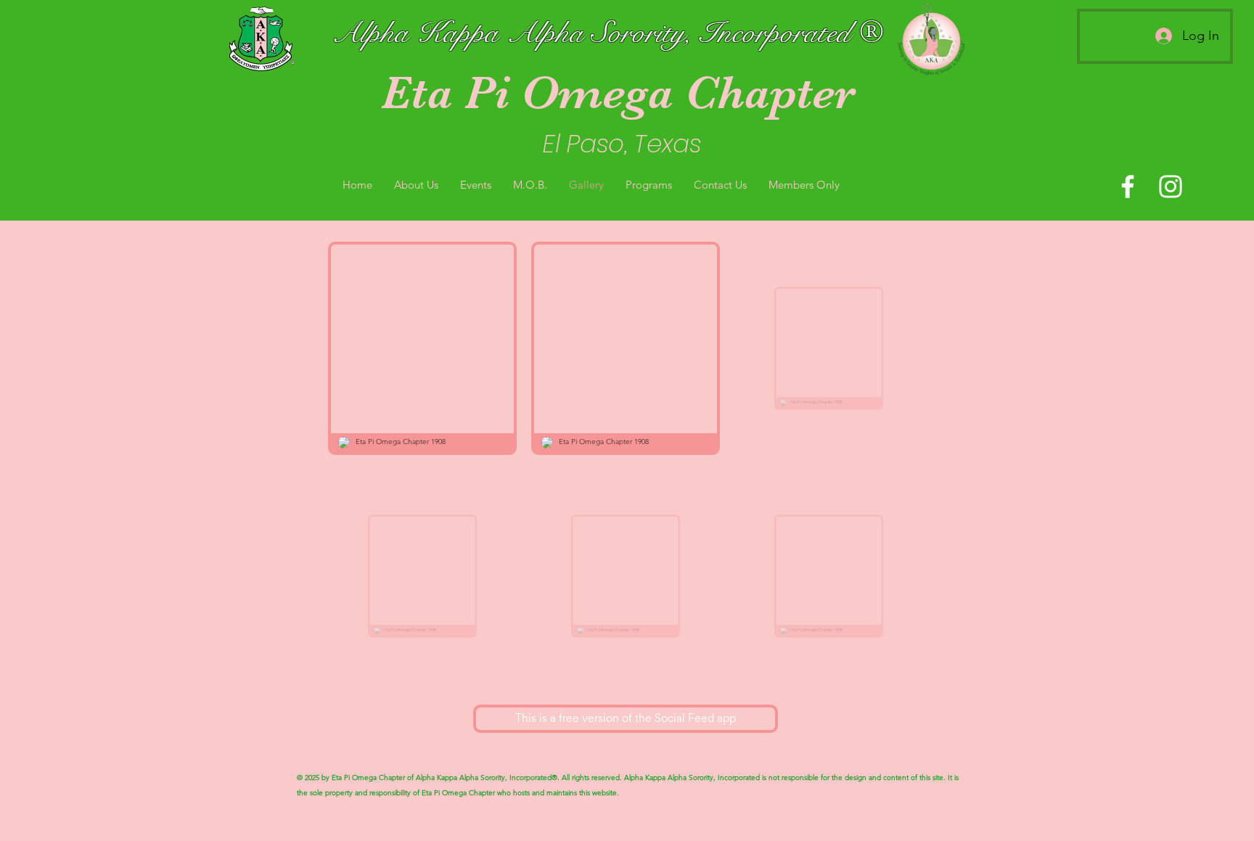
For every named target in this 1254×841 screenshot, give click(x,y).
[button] (416, 184)
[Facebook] (1127, 186)
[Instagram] (1170, 186)
